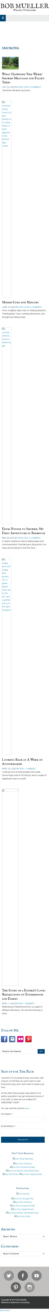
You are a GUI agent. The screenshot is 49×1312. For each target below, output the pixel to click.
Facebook (23, 1276)
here (27, 1108)
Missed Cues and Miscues (20, 302)
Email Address (8, 1126)
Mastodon (5, 1310)
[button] (3, 18)
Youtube (36, 1276)
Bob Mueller (24, 6)
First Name (7, 1114)
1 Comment (30, 768)
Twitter (9, 1276)
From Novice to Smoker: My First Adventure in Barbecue (23, 531)
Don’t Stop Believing (22, 1153)
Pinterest (16, 1287)
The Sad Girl (22, 1188)
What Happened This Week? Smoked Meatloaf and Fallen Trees (23, 78)
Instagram (30, 1287)
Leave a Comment (32, 87)
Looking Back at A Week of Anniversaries (22, 761)
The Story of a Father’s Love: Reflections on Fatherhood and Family (23, 994)
